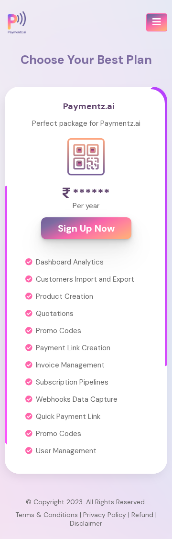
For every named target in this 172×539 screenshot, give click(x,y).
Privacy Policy (104, 514)
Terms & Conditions (46, 514)
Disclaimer (86, 523)
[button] (156, 22)
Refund (142, 514)
